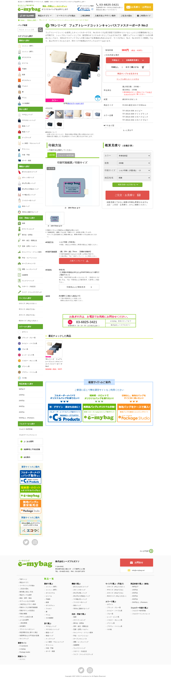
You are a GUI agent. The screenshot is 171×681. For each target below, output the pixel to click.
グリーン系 (26, 366)
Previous (48, 75)
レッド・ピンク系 (28, 355)
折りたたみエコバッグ (29, 172)
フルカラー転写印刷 (66, 155)
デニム (24, 97)
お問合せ (139, 562)
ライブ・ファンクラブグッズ (32, 292)
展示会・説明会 (27, 235)
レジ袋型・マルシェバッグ (31, 143)
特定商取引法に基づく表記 (29, 632)
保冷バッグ (26, 206)
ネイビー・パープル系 (29, 343)
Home (22, 20)
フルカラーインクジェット (28, 435)
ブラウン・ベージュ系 (29, 372)
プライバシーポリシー (27, 629)
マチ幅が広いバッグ (29, 195)
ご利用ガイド (145, 16)
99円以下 (22, 389)
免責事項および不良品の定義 (29, 635)
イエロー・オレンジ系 (29, 361)
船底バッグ (26, 126)
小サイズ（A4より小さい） (28, 303)
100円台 (22, 395)
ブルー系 (25, 349)
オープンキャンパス (29, 263)
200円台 (22, 401)
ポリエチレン (26, 80)
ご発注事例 (85, 16)
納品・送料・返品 (26, 598)
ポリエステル (26, 57)
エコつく (23, 659)
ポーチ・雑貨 (26, 160)
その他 (24, 378)
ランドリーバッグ (28, 281)
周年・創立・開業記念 (29, 240)
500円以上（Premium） (27, 418)
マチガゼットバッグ (29, 120)
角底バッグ (26, 132)
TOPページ (23, 579)
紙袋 (23, 74)
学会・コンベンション (29, 258)
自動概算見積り (125, 60)
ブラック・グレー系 (29, 338)
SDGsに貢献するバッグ (30, 212)
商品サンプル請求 (26, 595)
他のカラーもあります (76, 103)
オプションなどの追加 (27, 601)
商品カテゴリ (24, 582)
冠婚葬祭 (25, 275)
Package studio (25, 652)
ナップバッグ (26, 137)
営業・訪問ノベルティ (29, 246)
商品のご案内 (31, 20)
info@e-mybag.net (138, 570)
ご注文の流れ (126, 16)
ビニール (25, 63)
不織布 (24, 69)
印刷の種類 (23, 614)
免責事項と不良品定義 (32, 449)
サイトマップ (24, 639)
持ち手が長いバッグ (29, 183)
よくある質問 (28, 441)
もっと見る (127, 130)
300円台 (22, 406)
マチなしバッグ (27, 114)
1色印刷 (52, 155)
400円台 (22, 412)
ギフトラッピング (28, 229)
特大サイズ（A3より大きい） (29, 321)
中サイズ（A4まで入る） (27, 309)
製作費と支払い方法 (26, 592)
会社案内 (27, 457)
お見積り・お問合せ (141, 7)
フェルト (25, 86)
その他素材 (26, 103)
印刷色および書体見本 (76, 287)
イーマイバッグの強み (66, 16)
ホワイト (25, 332)
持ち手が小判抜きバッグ (30, 189)
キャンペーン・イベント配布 (32, 252)
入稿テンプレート (77, 261)
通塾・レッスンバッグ (29, 269)
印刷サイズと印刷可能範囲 (29, 607)
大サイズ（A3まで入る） (27, 315)
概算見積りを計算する (127, 185)
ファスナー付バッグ (29, 200)
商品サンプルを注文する (127, 74)
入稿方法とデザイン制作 (105, 16)
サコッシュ (26, 149)
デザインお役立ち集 (26, 617)
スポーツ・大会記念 (29, 286)
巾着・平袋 (26, 155)
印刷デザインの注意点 (27, 610)
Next (99, 75)
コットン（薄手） (28, 46)
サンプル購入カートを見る (128, 79)
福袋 (23, 223)
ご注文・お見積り (125, 195)
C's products (24, 646)
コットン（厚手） (28, 51)
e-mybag (23, 649)
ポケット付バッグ (28, 177)
